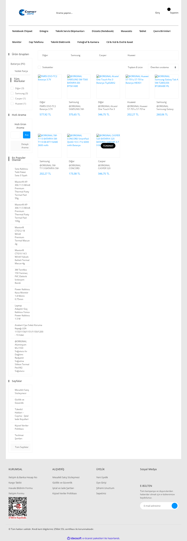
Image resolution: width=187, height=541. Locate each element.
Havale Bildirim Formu (21, 488)
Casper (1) (20, 98)
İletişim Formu (16, 493)
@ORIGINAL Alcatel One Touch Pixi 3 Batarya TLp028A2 (107, 108)
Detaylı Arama (24, 146)
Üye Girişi (101, 482)
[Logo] (28, 12)
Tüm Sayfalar (21, 447)
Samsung (74, 102)
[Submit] (175, 506)
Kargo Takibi (15, 482)
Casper (102, 161)
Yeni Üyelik (102, 477)
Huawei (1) (20, 103)
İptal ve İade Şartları (63, 488)
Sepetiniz (101, 493)
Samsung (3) (21, 93)
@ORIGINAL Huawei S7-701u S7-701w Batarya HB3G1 (137, 108)
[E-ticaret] (93, 538)
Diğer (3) (19, 88)
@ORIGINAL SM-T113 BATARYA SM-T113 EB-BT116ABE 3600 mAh (50, 167)
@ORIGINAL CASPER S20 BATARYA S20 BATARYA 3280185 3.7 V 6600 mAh (107, 167)
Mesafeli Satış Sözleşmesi (65, 477)
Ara (26, 134)
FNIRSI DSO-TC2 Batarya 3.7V (48, 108)
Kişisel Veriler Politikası (64, 493)
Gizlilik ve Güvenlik (62, 482)
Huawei (131, 102)
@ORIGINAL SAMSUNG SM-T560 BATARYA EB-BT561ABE (78, 108)
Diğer (42, 102)
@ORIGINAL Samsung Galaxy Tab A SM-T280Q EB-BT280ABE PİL (165, 108)
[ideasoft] (74, 538)
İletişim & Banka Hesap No (23, 477)
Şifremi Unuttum (105, 488)
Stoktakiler (47, 67)
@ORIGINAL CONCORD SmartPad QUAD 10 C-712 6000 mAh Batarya (79, 167)
